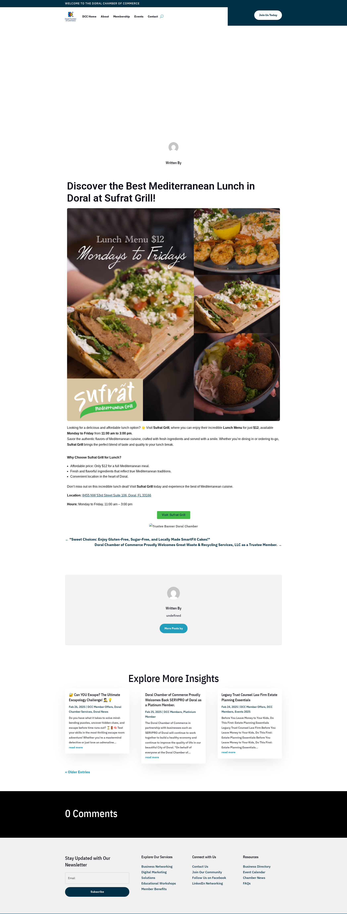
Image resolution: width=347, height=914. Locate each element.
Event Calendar (254, 872)
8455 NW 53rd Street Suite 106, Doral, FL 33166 (116, 495)
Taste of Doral (213, 110)
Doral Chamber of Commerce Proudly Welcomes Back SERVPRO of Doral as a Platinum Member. (173, 699)
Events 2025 (242, 711)
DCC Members (194, 110)
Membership (121, 16)
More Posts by (173, 628)
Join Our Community (207, 872)
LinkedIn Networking (207, 883)
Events (138, 16)
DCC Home (89, 16)
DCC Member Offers (171, 110)
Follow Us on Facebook (209, 878)
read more (76, 747)
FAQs (247, 883)
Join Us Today (268, 15)
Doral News (100, 711)
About (105, 16)
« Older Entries (77, 772)
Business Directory (256, 866)
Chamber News (254, 878)
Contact (153, 16)
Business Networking (156, 866)
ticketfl (133, 110)
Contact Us (200, 866)
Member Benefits (154, 889)
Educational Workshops (158, 883)
